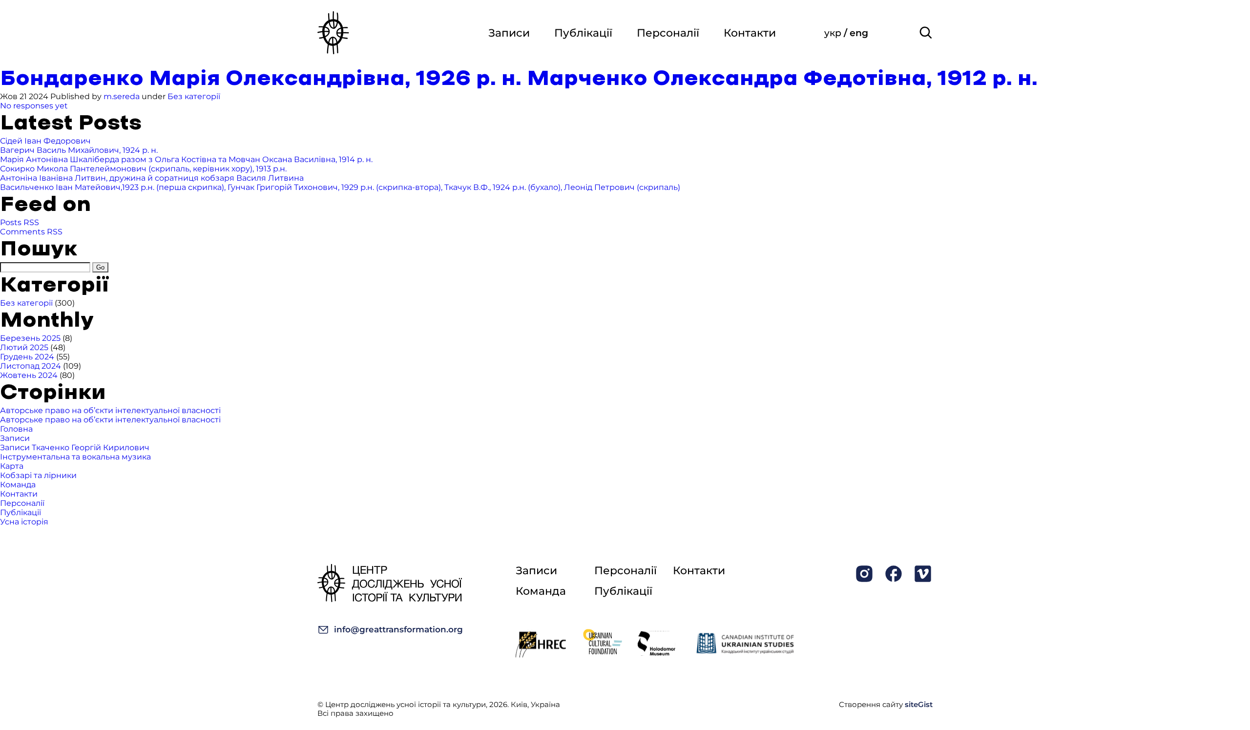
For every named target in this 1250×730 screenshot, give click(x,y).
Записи (509, 33)
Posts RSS (19, 222)
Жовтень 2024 (29, 375)
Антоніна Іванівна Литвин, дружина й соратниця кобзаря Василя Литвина (152, 178)
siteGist (919, 704)
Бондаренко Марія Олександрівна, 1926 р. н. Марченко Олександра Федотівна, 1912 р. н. (519, 78)
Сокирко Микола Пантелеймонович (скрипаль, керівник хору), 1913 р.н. (143, 168)
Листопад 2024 (30, 366)
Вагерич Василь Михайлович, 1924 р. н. (79, 150)
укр (834, 33)
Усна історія (24, 521)
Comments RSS (31, 231)
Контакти (750, 33)
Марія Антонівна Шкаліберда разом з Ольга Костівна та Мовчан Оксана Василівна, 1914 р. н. (186, 159)
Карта (11, 466)
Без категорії (193, 96)
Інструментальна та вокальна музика (75, 456)
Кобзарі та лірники (38, 475)
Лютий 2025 (24, 347)
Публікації (583, 33)
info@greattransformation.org (398, 629)
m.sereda (122, 96)
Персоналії (668, 33)
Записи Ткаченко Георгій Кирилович (74, 447)
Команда (18, 484)
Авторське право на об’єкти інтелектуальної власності (110, 410)
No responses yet (34, 105)
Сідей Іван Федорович (45, 141)
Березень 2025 (30, 338)
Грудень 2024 (27, 356)
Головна (16, 429)
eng (859, 33)
